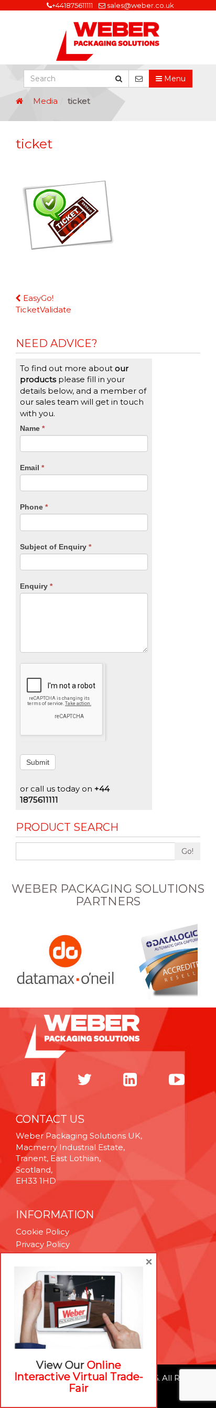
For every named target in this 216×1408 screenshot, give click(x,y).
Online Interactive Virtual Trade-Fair (78, 1376)
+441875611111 (72, 5)
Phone (34, 507)
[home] (19, 101)
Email (32, 467)
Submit (37, 762)
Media (45, 101)
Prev (21, 960)
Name (32, 428)
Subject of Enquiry (55, 547)
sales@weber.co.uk (140, 5)
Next (194, 960)
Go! (187, 851)
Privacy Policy (43, 1244)
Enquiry (36, 586)
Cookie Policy (42, 1232)
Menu (174, 78)
